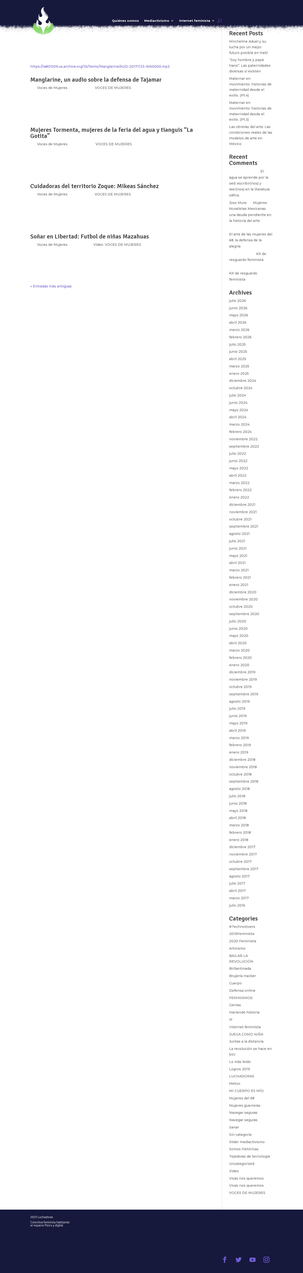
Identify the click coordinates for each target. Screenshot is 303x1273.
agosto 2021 (239, 534)
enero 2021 (238, 585)
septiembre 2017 (243, 869)
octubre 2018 (240, 774)
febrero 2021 (240, 577)
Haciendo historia (244, 1012)
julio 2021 (237, 541)
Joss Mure (238, 203)
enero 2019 (238, 752)
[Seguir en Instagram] (267, 1260)
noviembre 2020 (243, 599)
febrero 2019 (240, 745)
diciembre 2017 (242, 847)
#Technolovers (242, 927)
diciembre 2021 (242, 504)
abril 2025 (237, 359)
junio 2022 (238, 461)
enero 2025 (239, 373)
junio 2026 (238, 308)
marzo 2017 (239, 898)
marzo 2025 (239, 366)
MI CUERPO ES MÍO (246, 1091)
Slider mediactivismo (247, 1142)
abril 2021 (237, 563)
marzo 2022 (239, 483)
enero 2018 (238, 840)
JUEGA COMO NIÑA (246, 1034)
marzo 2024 (239, 424)
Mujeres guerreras (244, 1105)
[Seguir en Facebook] (224, 1260)
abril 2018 (237, 818)
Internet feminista (194, 20)
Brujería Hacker (242, 976)
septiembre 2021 (243, 526)
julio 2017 (237, 883)
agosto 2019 (239, 701)
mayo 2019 (238, 723)
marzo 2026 (239, 330)
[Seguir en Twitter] (238, 1260)
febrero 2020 (240, 658)
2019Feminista (241, 934)
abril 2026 (237, 322)
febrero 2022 (240, 490)
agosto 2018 (239, 789)
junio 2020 (238, 628)
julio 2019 (237, 708)
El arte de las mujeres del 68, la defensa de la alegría (250, 240)
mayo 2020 (238, 636)
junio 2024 (238, 403)
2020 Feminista (242, 941)
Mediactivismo (156, 20)
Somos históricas (243, 1149)
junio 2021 (238, 548)
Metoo (234, 1083)
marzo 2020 (239, 650)
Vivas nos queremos (246, 1178)
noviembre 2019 (243, 679)
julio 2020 (237, 621)
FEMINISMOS (241, 998)
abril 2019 (237, 730)
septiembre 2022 (244, 446)
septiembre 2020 (244, 614)
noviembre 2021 (243, 512)
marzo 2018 (239, 825)
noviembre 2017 (243, 854)
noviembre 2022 (243, 439)
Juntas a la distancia (246, 1041)
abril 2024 (237, 417)
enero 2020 (239, 665)
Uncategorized (241, 1164)
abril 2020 (238, 643)
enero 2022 (239, 497)
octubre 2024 (240, 388)
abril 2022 (237, 475)
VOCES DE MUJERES (113, 194)
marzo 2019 (239, 738)
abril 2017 (237, 891)
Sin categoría (240, 1134)
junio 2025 (238, 351)
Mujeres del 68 (241, 1098)
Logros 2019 (239, 1069)
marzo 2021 (239, 570)
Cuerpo (235, 983)
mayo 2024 (238, 410)
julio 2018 (237, 796)
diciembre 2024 (242, 381)
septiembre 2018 (243, 781)
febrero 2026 (240, 337)
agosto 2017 (239, 876)
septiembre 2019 (243, 694)
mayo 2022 (238, 468)
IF (230, 1020)
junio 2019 (238, 716)
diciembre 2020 (242, 592)
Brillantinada (240, 968)
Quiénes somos (125, 20)
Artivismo (237, 948)
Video (98, 244)
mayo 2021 (238, 556)
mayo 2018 (238, 811)
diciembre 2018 (242, 760)
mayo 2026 (238, 315)
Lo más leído (240, 1062)
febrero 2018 (240, 832)
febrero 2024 (240, 432)
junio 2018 (238, 803)
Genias (235, 1005)
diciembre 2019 (242, 672)
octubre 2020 (241, 606)
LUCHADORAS (241, 1076)
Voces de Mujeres (52, 194)
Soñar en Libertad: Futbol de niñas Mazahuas (89, 236)
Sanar (234, 1127)
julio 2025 (237, 344)
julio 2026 (237, 301)
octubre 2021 (240, 519)
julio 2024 (237, 395)
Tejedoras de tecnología (249, 1156)
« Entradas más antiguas (51, 286)
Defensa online (242, 990)
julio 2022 (237, 453)
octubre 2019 (240, 687)
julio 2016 (237, 905)
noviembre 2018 (243, 767)
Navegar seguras (243, 1112)
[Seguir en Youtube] (253, 1260)
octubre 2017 (240, 861)
